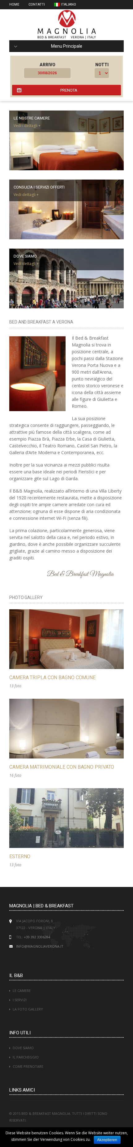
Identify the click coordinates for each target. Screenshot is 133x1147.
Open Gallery (66, 639)
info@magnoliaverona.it (39, 946)
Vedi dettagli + (26, 194)
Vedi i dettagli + (27, 125)
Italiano (68, 4)
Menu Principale (66, 46)
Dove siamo (23, 1047)
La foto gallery (28, 1009)
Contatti (36, 4)
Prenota (68, 90)
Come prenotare (28, 1066)
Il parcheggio (26, 1057)
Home (14, 4)
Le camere (22, 990)
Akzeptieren (107, 1140)
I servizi (20, 999)
